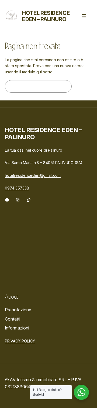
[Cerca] (83, 86)
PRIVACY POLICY (20, 341)
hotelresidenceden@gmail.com (33, 175)
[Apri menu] (84, 16)
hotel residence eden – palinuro (46, 16)
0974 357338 (17, 188)
